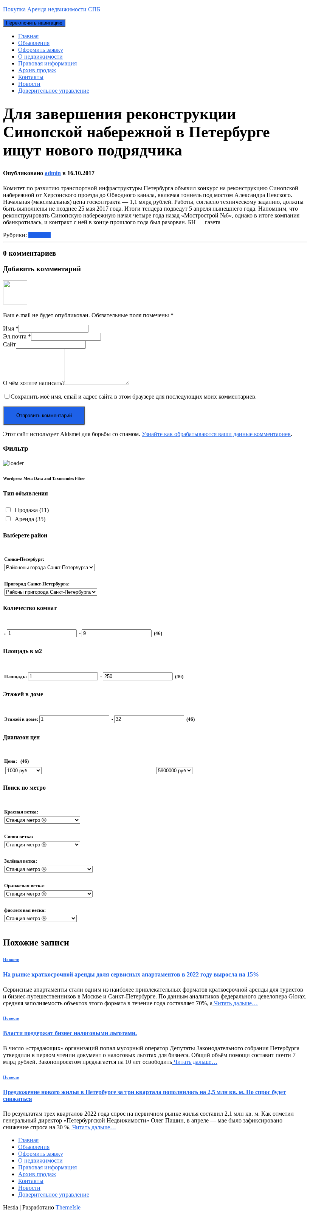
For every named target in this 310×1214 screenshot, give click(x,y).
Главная (28, 36)
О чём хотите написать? (34, 383)
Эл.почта (17, 336)
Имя (11, 328)
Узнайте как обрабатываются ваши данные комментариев (216, 434)
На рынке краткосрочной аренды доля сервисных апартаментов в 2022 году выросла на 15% (131, 974)
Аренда (29, 519)
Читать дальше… (235, 1003)
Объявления (34, 43)
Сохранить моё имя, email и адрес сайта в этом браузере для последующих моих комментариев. (134, 396)
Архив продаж (37, 70)
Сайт (9, 344)
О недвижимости (40, 56)
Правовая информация (47, 63)
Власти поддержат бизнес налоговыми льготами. (70, 1033)
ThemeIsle (68, 1207)
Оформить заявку (40, 50)
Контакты (30, 77)
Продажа (31, 510)
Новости (29, 84)
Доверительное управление (53, 90)
